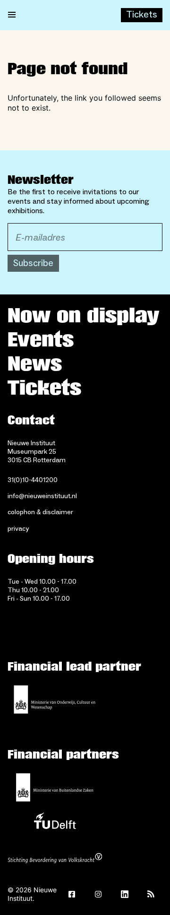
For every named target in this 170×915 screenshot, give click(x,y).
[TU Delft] (55, 823)
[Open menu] (12, 15)
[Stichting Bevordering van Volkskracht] (55, 859)
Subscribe (33, 263)
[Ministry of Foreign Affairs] (55, 787)
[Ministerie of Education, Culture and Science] (55, 699)
